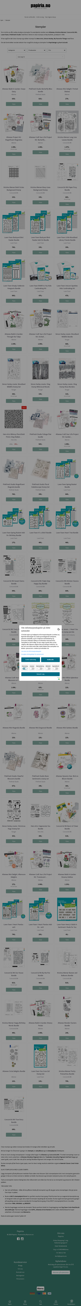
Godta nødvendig (30, 659)
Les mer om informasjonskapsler (31, 651)
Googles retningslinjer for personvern (32, 654)
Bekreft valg (40, 674)
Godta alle (50, 659)
